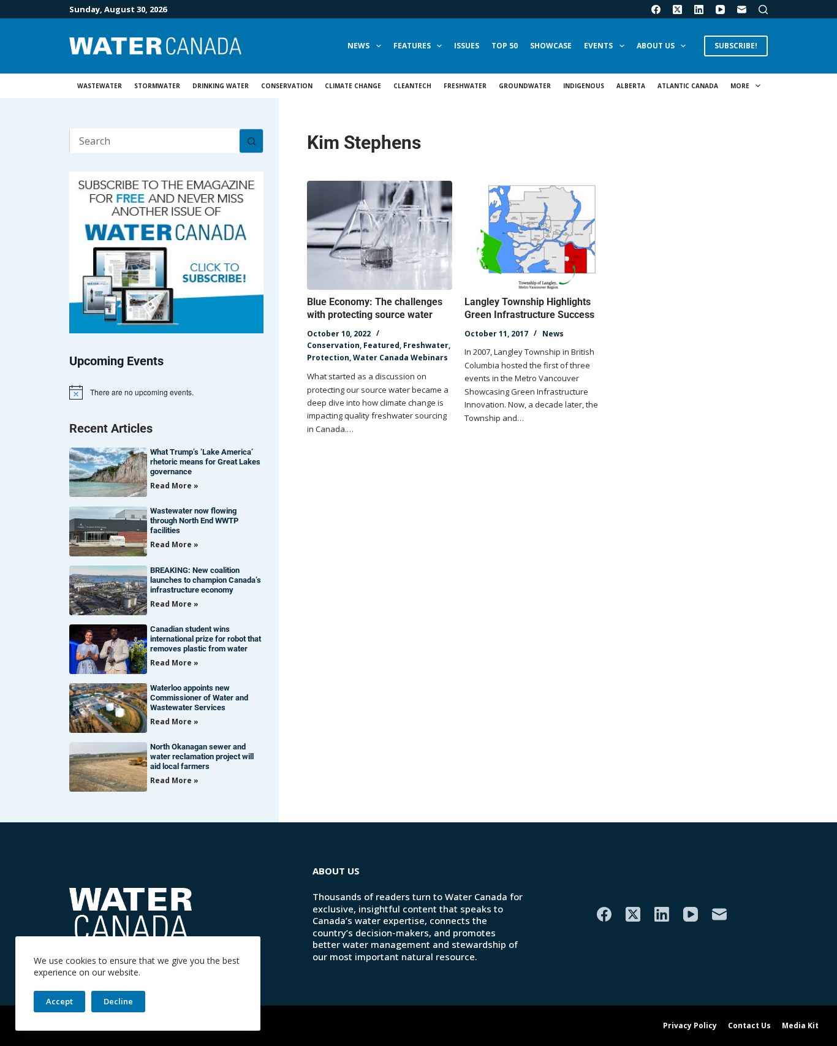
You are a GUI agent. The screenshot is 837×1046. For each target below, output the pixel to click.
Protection (328, 357)
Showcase (551, 45)
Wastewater (99, 85)
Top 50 (504, 45)
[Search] (763, 9)
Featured (381, 345)
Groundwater (525, 85)
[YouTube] (720, 9)
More (739, 85)
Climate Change (353, 85)
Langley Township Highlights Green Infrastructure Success (529, 308)
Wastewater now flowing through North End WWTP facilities (194, 520)
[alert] (166, 392)
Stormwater (157, 85)
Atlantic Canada (687, 85)
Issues (466, 45)
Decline (118, 1001)
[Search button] (251, 141)
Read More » (174, 485)
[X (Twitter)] (677, 9)
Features (412, 45)
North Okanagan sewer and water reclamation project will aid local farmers (202, 756)
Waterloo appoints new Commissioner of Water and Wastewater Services (199, 697)
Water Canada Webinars (400, 357)
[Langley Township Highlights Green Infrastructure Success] (537, 235)
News (358, 45)
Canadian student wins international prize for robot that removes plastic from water (205, 638)
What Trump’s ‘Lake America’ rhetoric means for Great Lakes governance (205, 461)
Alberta (630, 85)
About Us (656, 45)
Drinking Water (220, 85)
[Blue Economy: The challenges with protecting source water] (379, 235)
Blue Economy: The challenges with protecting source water (374, 308)
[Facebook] (656, 9)
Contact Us (749, 1026)
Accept (59, 1001)
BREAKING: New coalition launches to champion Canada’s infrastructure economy (205, 580)
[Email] (741, 9)
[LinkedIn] (698, 9)
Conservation (286, 85)
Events (598, 45)
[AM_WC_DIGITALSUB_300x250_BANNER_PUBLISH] (166, 251)
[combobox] (155, 141)
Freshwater (465, 85)
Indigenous (583, 85)
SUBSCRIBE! (735, 45)
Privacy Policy (690, 1026)
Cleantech (412, 85)
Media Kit (800, 1026)
